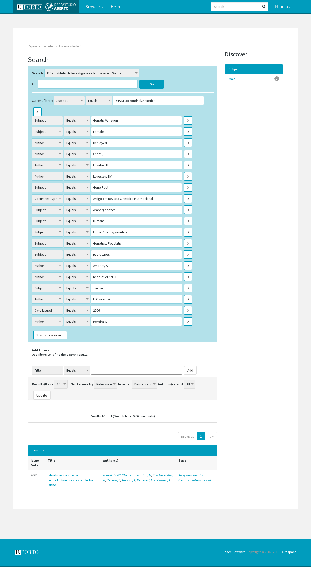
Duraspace (288, 552)
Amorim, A (128, 480)
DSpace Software (233, 552)
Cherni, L (128, 475)
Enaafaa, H (143, 475)
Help (115, 6)
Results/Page (42, 384)
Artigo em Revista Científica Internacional (194, 477)
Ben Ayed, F (145, 480)
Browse (93, 6)
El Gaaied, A (162, 480)
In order (124, 384)
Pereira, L (113, 480)
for (34, 84)
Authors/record (170, 384)
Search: (38, 73)
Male (232, 79)
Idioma (281, 6)
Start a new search (50, 335)
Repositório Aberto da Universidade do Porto (57, 46)
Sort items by (82, 384)
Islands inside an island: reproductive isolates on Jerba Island (70, 480)
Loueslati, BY (112, 475)
